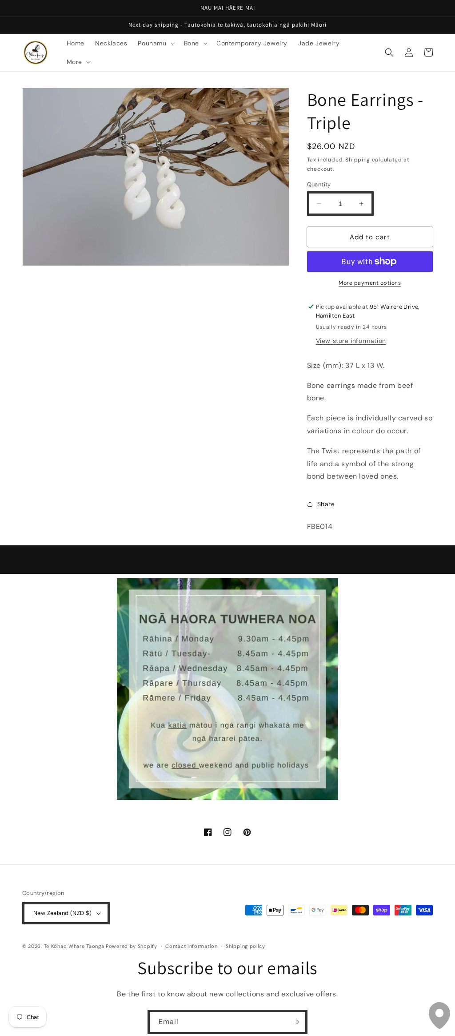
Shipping (357, 159)
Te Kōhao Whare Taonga (75, 946)
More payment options (370, 282)
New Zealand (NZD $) (62, 913)
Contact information (191, 946)
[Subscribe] (295, 1022)
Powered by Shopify (131, 946)
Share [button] (326, 504)
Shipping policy (245, 946)
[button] (155, 43)
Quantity (319, 184)
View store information (351, 341)
